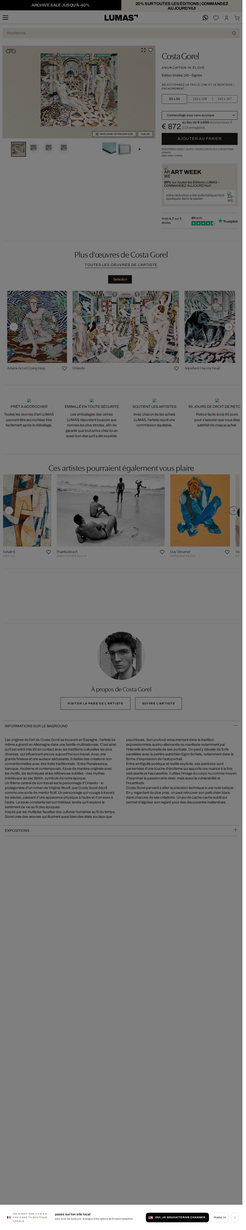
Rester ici (220, 1217)
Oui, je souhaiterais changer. (181, 1217)
